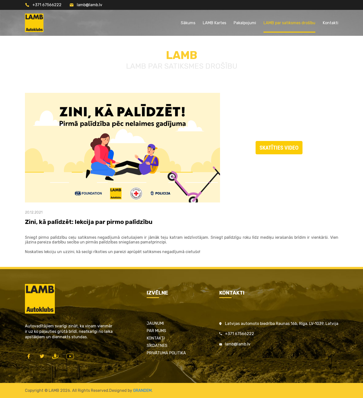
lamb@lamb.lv (89, 4)
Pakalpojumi (245, 22)
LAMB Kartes (214, 22)
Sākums (188, 22)
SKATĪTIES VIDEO (279, 147)
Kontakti (330, 22)
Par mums (156, 330)
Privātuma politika (166, 353)
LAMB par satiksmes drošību (289, 22)
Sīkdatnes (157, 345)
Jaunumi (155, 323)
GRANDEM (142, 390)
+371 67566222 (46, 4)
